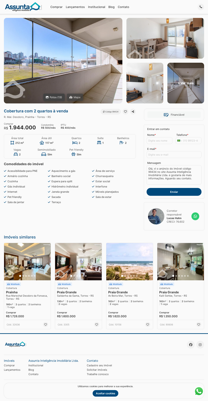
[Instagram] (200, 345)
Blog (111, 7)
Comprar (56, 7)
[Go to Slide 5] (32, 276)
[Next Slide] (47, 261)
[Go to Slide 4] (29, 276)
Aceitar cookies (105, 393)
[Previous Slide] (7, 261)
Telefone (182, 134)
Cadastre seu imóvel (99, 365)
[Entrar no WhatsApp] (195, 216)
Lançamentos (75, 7)
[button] (27, 261)
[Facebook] (191, 345)
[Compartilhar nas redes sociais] (133, 112)
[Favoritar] (125, 112)
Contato (123, 7)
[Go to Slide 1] (20, 276)
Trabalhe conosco (98, 374)
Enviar (174, 191)
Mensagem (154, 163)
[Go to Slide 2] (23, 276)
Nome (151, 134)
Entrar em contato (158, 129)
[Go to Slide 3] (26, 276)
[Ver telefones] (201, 7)
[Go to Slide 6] (35, 276)
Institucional (96, 7)
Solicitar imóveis (97, 369)
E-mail (151, 148)
